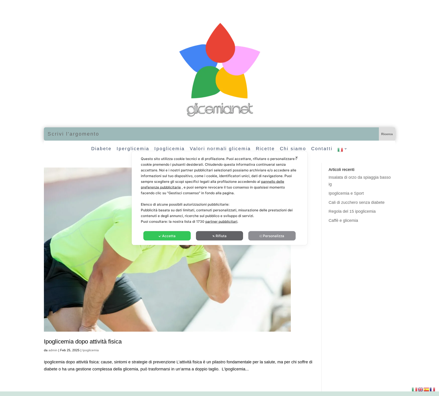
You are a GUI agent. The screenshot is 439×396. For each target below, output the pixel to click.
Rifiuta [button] (221, 235)
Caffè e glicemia (343, 220)
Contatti (321, 149)
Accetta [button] (169, 235)
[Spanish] (427, 389)
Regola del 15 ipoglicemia (352, 211)
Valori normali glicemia (220, 149)
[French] (433, 389)
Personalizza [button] (273, 235)
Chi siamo (293, 149)
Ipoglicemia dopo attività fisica (83, 341)
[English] (421, 389)
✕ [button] (296, 157)
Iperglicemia (133, 149)
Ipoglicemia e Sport (346, 193)
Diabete (101, 149)
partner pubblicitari (221, 221)
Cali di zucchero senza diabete (357, 202)
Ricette (265, 149)
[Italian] (342, 150)
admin (52, 350)
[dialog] (219, 198)
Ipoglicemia (169, 149)
